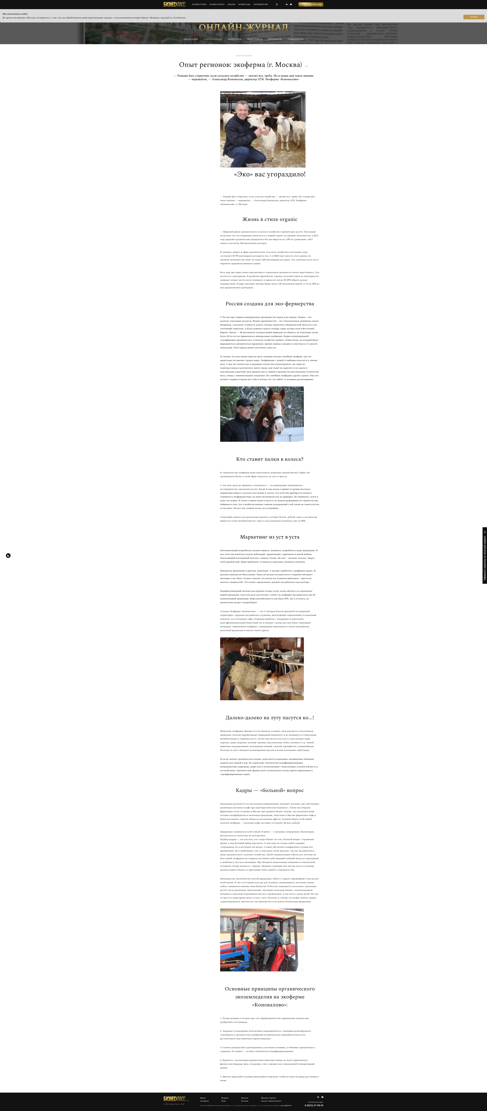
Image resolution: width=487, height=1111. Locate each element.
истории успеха (199, 4)
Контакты (244, 1101)
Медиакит (225, 1098)
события (231, 4)
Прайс (223, 1101)
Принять (474, 17)
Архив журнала (296, 39)
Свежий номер (190, 39)
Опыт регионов (243, 56)
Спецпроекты (275, 39)
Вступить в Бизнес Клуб (311, 4)
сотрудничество (260, 4)
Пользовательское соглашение (245, 1106)
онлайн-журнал (217, 4)
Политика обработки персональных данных (215, 1106)
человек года (244, 4)
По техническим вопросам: (276, 1106)
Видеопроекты (255, 39)
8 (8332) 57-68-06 (314, 1105)
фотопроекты (235, 39)
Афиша (203, 1098)
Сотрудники (204, 1101)
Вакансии (244, 1098)
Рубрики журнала (213, 39)
